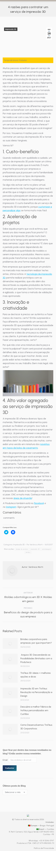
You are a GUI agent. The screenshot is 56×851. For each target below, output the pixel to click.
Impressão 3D (10, 29)
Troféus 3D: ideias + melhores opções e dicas (35, 675)
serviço (28, 552)
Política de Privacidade (44, 848)
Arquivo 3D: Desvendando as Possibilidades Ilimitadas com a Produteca (36, 658)
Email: (5, 760)
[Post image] (10, 643)
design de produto (22, 549)
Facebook (39, 503)
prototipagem (46, 549)
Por (35, 544)
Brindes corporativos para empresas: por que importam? (36, 641)
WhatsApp (33, 840)
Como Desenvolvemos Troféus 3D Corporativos (36, 727)
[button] (28, 383)
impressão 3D (35, 549)
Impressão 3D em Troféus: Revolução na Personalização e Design (36, 692)
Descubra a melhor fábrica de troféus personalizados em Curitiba (35, 710)
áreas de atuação (22, 498)
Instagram (11, 507)
